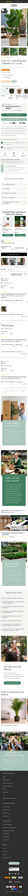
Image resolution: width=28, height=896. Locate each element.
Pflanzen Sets (6, 833)
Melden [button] (18, 314)
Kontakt (4, 848)
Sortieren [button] (3, 269)
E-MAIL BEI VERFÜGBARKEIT (14, 114)
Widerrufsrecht (6, 780)
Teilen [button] (22, 314)
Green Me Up (11, 891)
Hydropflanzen (6, 836)
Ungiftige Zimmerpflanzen (8, 830)
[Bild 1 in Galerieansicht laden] (5, 52)
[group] (14, 241)
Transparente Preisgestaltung (9, 798)
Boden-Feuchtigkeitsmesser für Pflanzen (7, 229)
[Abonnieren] (23, 768)
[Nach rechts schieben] (16, 729)
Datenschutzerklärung (8, 783)
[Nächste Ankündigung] (26, 1)
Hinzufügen (8, 235)
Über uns (5, 854)
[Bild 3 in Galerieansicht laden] (23, 52)
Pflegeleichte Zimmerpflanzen (9, 827)
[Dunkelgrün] (11, 95)
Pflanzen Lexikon (6, 809)
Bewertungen (6, 792)
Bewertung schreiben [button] (14, 254)
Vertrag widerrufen (14, 863)
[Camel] (12, 95)
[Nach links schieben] (11, 729)
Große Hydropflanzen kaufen (9, 725)
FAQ (4, 795)
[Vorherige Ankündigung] (1, 1)
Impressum (5, 851)
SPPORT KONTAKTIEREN (12, 683)
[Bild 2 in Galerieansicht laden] (14, 52)
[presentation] (1, 224)
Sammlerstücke (6, 839)
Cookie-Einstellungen (7, 786)
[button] (1, 5)
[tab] (16, 274)
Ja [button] (16, 314)
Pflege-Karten (6, 813)
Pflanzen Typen (6, 806)
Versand (4, 789)
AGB (4, 776)
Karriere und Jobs (7, 857)
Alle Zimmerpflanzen (7, 824)
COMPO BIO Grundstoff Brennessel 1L (20, 229)
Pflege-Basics (6, 816)
